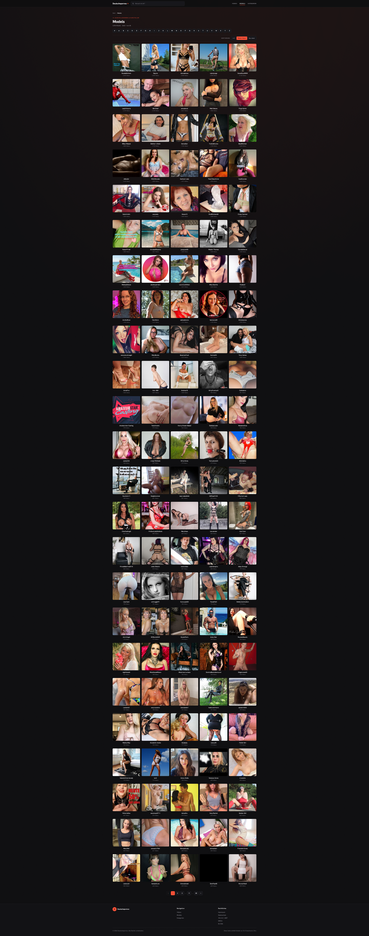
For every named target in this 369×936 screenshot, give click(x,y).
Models (242, 3)
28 (196, 893)
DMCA (220, 921)
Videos (234, 3)
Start (114, 13)
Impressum (221, 912)
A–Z (234, 38)
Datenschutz (222, 915)
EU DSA (220, 924)
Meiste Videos (242, 38)
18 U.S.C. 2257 (222, 918)
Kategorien (252, 3)
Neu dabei (252, 38)
